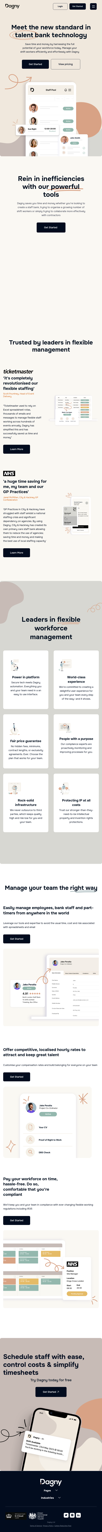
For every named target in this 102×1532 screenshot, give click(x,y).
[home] (12, 6)
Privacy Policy (48, 1526)
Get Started (77, 6)
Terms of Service (36, 1526)
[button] (93, 6)
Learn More (16, 449)
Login (60, 6)
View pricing (65, 64)
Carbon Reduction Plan (62, 1526)
